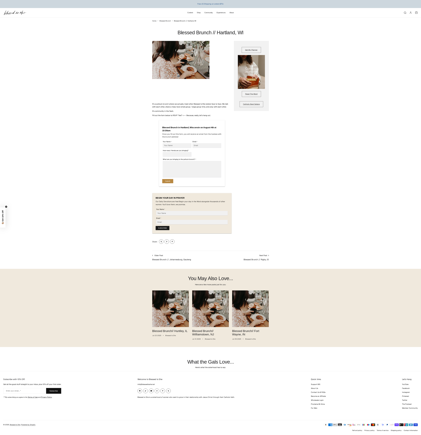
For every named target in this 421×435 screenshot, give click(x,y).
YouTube (405, 384)
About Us (314, 388)
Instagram (406, 392)
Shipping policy (396, 430)
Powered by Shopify (28, 425)
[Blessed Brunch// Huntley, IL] (170, 308)
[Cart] (416, 12)
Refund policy (357, 430)
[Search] (405, 12)
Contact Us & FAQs (318, 392)
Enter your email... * (13, 391)
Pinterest (405, 396)
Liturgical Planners (208, 4)
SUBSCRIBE (162, 228)
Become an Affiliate (318, 396)
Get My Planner (251, 50)
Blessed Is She (15, 425)
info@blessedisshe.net (146, 384)
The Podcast (407, 404)
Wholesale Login (317, 400)
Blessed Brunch (165, 21)
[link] (161, 241)
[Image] (251, 72)
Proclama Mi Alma (318, 404)
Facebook (406, 388)
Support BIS (315, 384)
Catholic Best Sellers (251, 104)
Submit (167, 181)
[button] (3, 217)
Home (154, 21)
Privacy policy (369, 430)
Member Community (410, 408)
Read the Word (251, 94)
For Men (314, 408)
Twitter (404, 400)
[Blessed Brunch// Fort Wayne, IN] (250, 308)
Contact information (411, 430)
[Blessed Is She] (14, 12)
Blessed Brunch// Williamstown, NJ (203, 332)
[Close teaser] (6, 207)
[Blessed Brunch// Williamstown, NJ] (210, 308)
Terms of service (383, 430)
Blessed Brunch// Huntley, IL (169, 331)
